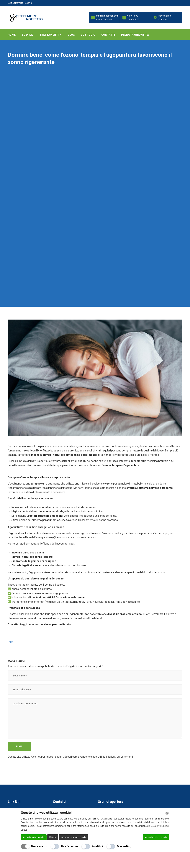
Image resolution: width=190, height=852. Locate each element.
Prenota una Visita (135, 34)
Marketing (124, 846)
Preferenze (69, 846)
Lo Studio (88, 34)
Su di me (27, 34)
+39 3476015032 (105, 19)
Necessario (39, 846)
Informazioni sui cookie (73, 837)
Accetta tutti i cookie (156, 837)
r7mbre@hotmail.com (107, 15)
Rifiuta (52, 837)
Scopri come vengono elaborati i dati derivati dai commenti (98, 756)
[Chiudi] (167, 813)
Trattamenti (49, 34)
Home (12, 34)
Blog (71, 34)
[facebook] (179, 3)
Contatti (108, 34)
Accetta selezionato (34, 837)
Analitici (97, 846)
